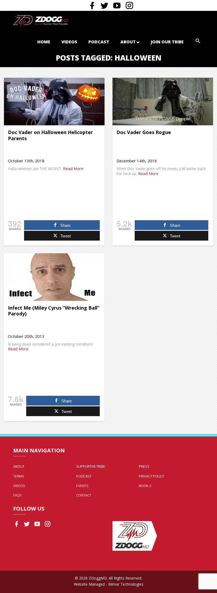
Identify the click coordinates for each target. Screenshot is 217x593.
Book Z (145, 485)
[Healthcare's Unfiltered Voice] (40, 20)
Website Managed (89, 584)
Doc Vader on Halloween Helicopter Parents (50, 135)
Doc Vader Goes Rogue (143, 132)
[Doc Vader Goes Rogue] (162, 101)
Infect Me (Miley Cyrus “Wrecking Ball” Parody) (54, 311)
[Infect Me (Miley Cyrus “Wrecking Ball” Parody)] (54, 277)
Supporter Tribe (90, 466)
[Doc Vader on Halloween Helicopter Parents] (54, 101)
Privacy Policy (151, 476)
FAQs (17, 495)
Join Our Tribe (167, 42)
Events (82, 485)
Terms (18, 476)
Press (144, 466)
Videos (69, 42)
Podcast (98, 42)
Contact (83, 495)
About (128, 42)
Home (43, 42)
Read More (73, 168)
